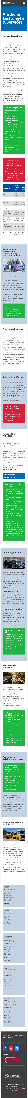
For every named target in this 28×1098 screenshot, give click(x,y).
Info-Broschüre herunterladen (9, 476)
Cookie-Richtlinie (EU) (8, 1037)
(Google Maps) (7, 895)
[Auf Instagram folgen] (11, 1048)
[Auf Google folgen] (17, 1048)
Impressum (22, 1035)
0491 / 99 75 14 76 (11, 913)
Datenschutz (14, 1035)
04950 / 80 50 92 (10, 889)
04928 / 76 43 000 (10, 1001)
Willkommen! (6, 1035)
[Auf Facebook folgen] (5, 1048)
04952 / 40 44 (9, 938)
